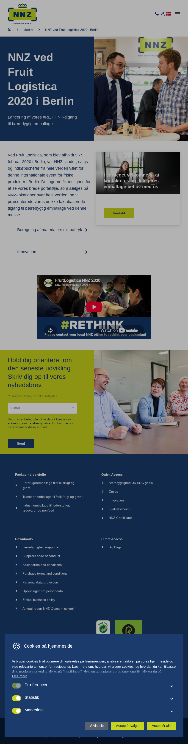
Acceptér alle (161, 726)
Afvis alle (97, 726)
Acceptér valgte (127, 726)
